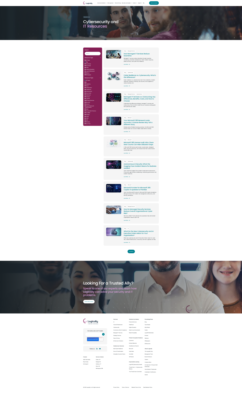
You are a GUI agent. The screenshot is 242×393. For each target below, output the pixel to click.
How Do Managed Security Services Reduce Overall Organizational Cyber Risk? (138, 211)
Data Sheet (88, 65)
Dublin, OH (98, 359)
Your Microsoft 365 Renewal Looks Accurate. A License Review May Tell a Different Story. (138, 122)
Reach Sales (85, 361)
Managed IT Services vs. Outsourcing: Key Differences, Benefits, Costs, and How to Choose (139, 99)
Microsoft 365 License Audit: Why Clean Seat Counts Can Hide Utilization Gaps (139, 143)
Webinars (147, 338)
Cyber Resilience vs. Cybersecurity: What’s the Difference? (140, 76)
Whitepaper (88, 74)
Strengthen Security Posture (119, 354)
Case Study (88, 63)
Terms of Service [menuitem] (125, 387)
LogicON (88, 98)
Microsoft (88, 102)
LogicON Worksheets (149, 332)
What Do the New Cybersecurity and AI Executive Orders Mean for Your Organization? (139, 233)
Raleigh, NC (98, 361)
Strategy (88, 114)
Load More (131, 251)
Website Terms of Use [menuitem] (136, 387)
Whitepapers (147, 340)
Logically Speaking (90, 69)
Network (88, 104)
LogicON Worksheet (90, 71)
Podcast (146, 335)
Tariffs (87, 116)
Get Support (85, 364)
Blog (87, 62)
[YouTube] (100, 348)
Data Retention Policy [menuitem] (147, 387)
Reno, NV (98, 366)
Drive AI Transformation (118, 351)
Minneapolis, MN (99, 368)
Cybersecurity (89, 91)
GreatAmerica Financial (134, 345)
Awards (146, 374)
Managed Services (90, 100)
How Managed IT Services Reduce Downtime (137, 55)
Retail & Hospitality (133, 332)
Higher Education (132, 327)
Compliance (88, 89)
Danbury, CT (98, 364)
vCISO (87, 118)
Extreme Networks (133, 343)
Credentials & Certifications (150, 372)
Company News (148, 362)
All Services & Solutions (118, 340)
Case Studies (147, 324)
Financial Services (133, 321)
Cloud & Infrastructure (117, 324)
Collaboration (89, 87)
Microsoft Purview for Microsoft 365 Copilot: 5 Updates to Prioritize (137, 189)
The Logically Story (149, 351)
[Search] (143, 3)
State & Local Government (134, 330)
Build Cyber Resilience (118, 348)
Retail (87, 109)
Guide (87, 67)
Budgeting (88, 84)
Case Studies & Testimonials (150, 369)
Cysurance (131, 340)
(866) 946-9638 (86, 359)
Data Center (88, 93)
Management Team (149, 354)
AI (86, 82)
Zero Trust (88, 123)
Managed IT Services (117, 332)
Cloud (87, 85)
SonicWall (88, 112)
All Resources (147, 343)
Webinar (87, 72)
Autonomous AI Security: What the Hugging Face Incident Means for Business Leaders (140, 166)
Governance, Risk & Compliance (120, 330)
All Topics (88, 80)
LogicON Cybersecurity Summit (135, 364)
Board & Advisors (148, 356)
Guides (146, 330)
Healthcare (88, 94)
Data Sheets (147, 327)
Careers (146, 359)
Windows (88, 121)
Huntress (88, 96)
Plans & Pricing (118, 2)
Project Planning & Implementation (89, 106)
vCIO (87, 120)
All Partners (131, 356)
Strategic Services (117, 335)
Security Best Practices (91, 110)
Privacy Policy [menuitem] (116, 387)
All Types (88, 60)
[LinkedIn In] (97, 348)
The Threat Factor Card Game (135, 371)
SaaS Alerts (131, 351)
